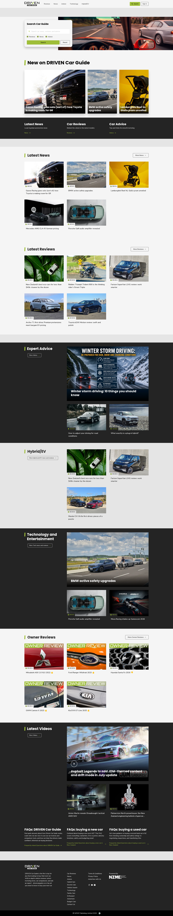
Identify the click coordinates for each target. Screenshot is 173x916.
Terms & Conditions (95, 873)
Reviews (47, 4)
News (56, 4)
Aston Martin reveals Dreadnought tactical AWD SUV (86, 801)
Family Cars (71, 893)
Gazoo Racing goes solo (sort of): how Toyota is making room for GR (54, 92)
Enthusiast (71, 896)
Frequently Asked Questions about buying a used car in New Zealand (129, 837)
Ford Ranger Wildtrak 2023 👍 (81, 672)
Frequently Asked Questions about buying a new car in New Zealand (86, 837)
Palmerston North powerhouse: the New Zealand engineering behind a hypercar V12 (128, 816)
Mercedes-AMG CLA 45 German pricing (42, 228)
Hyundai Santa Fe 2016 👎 (122, 672)
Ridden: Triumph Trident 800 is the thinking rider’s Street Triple (86, 272)
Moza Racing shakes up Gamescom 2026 (128, 619)
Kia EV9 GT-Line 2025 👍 (79, 710)
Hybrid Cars (71, 882)
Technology (74, 4)
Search (43, 42)
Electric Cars (71, 885)
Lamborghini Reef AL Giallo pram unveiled (134, 92)
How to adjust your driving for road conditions (86, 421)
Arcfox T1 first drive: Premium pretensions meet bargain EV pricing (44, 310)
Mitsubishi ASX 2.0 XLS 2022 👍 (39, 672)
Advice (63, 4)
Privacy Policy (93, 876)
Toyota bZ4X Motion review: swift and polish (86, 310)
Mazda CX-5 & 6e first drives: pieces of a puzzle (86, 504)
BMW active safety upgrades (102, 92)
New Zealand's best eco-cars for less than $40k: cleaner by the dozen (44, 272)
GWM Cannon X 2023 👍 (36, 710)
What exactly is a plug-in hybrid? (125, 433)
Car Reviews (71, 873)
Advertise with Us (94, 879)
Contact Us (71, 904)
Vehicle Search (72, 887)
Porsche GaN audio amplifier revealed (84, 228)
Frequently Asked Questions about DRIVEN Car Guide (44, 837)
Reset (65, 42)
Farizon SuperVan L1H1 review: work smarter (129, 272)
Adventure (71, 899)
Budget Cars (71, 901)
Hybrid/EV (85, 4)
